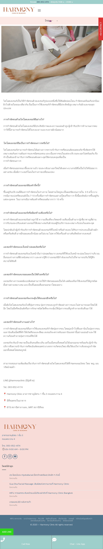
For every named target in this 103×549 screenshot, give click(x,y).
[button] (39, 10)
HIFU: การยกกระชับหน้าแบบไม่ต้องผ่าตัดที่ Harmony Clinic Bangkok (41, 493)
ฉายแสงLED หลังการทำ (20, 502)
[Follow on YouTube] (15, 456)
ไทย (47, 21)
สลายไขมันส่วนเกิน (38, 520)
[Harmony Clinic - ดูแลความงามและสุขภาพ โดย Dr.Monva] (19, 10)
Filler (41, 518)
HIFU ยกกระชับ (16, 518)
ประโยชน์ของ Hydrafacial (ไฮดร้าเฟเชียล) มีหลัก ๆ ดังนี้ (35, 475)
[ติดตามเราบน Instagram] (10, 456)
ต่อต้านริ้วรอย (51, 518)
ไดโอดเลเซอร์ (68, 520)
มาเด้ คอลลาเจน (30, 518)
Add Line (7, 531)
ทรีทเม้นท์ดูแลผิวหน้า (84, 518)
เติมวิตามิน (62, 518)
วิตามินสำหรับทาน (54, 520)
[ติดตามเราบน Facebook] (4, 456)
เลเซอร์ (71, 518)
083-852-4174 (43, 2)
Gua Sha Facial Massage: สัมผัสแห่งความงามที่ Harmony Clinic (39, 483)
